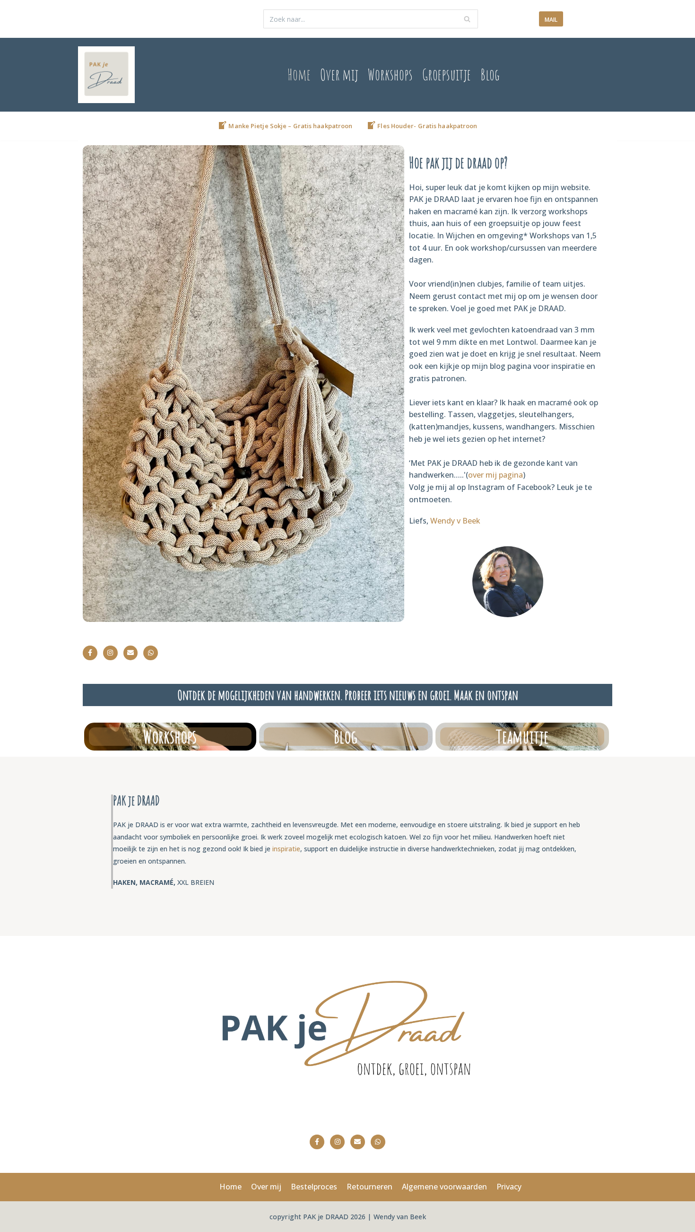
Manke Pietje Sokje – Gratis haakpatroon (290, 126)
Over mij (339, 74)
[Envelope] (130, 653)
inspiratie (286, 848)
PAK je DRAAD (326, 1216)
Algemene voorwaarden (444, 1186)
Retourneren (369, 1186)
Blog (490, 74)
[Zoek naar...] (370, 18)
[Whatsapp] (150, 653)
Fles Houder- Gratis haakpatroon (427, 126)
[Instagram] (110, 653)
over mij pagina (495, 475)
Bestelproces (314, 1186)
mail (551, 20)
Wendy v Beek (455, 521)
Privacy (508, 1186)
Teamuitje (522, 736)
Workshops (390, 74)
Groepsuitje (446, 74)
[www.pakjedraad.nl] (106, 74)
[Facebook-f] (90, 653)
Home (299, 74)
